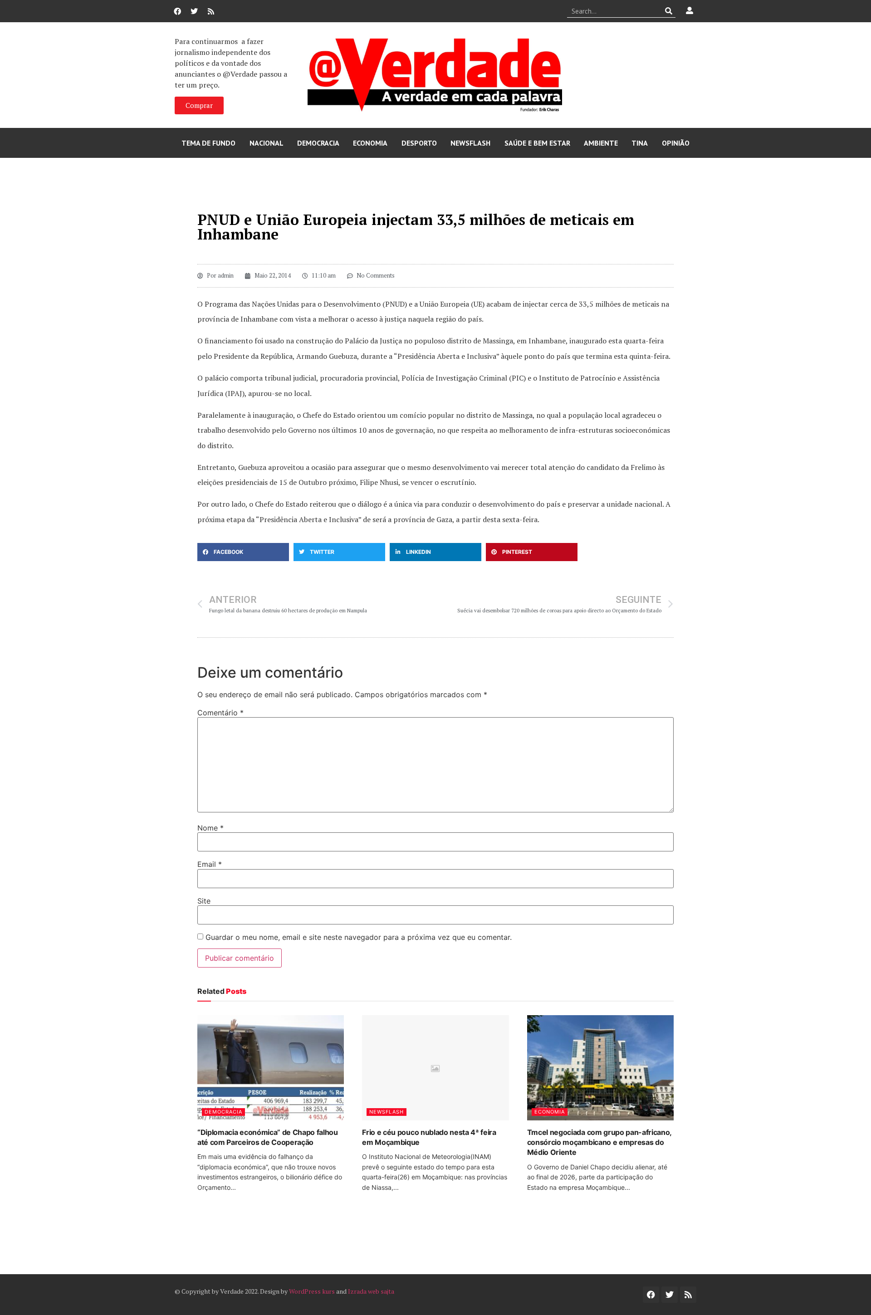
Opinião (676, 142)
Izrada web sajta (371, 1291)
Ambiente (601, 142)
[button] (243, 552)
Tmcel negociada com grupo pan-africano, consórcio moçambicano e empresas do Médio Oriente (599, 1142)
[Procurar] (668, 11)
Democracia (318, 142)
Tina (639, 142)
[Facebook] (177, 11)
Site (203, 900)
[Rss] (211, 11)
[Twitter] (194, 11)
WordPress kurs (312, 1291)
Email (209, 864)
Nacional (267, 142)
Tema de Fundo (208, 142)
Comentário (220, 712)
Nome (210, 827)
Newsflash (470, 142)
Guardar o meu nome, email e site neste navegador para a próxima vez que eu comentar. (359, 937)
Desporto (419, 142)
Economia (370, 142)
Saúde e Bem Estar (537, 142)
